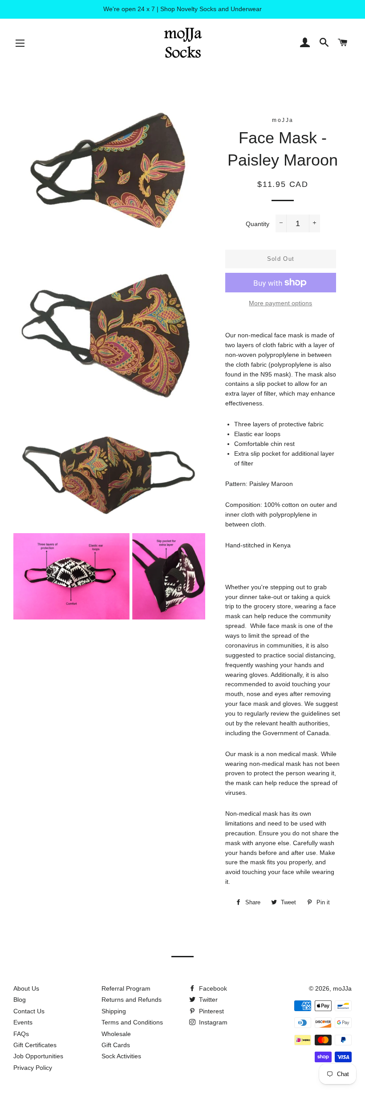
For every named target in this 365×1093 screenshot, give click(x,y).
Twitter (207, 999)
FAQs (21, 1033)
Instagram (212, 1022)
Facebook (212, 988)
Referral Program (125, 988)
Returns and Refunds (131, 999)
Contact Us (29, 1011)
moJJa (342, 988)
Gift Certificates (35, 1044)
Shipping (113, 1011)
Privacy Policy (32, 1067)
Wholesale (116, 1033)
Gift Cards (115, 1044)
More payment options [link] (280, 303)
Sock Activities (121, 1056)
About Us (26, 988)
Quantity (257, 223)
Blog (19, 999)
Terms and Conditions (132, 1022)
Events (22, 1022)
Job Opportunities (38, 1056)
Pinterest (210, 1011)
